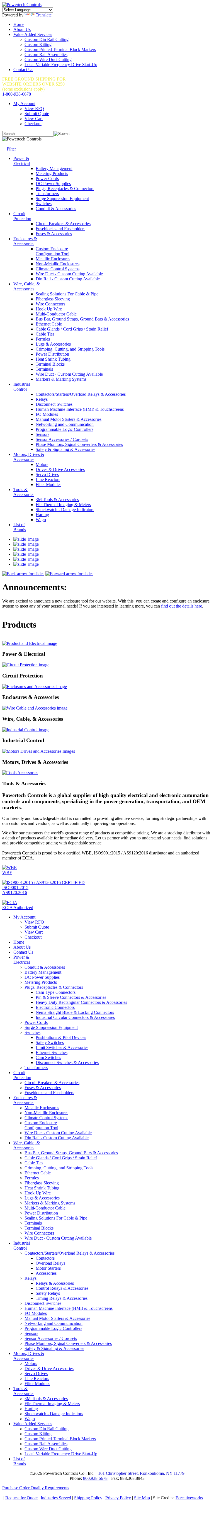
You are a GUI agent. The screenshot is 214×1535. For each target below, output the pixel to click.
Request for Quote (21, 1497)
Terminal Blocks (50, 364)
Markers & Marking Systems (61, 379)
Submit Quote (37, 113)
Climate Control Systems (57, 268)
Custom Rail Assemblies (46, 54)
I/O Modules (47, 414)
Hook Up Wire (49, 309)
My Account (24, 103)
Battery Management (54, 168)
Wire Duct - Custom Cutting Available (69, 273)
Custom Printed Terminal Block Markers (60, 49)
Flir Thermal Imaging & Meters (63, 504)
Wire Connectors (50, 304)
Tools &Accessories (23, 492)
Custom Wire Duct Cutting (48, 59)
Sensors (42, 434)
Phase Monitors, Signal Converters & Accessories (79, 444)
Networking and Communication (65, 424)
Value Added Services (32, 34)
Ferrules (43, 339)
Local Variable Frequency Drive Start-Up (61, 64)
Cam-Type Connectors (56, 992)
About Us (22, 29)
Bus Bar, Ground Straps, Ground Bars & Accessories (82, 319)
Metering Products (52, 173)
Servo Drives (47, 474)
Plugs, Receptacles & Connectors (65, 188)
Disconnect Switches (54, 404)
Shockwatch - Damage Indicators (65, 509)
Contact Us (23, 69)
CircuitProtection (22, 216)
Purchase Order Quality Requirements (35, 1487)
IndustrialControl (21, 387)
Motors (42, 464)
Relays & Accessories (55, 1283)
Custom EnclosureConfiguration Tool (52, 251)
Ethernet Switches (51, 1052)
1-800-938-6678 (16, 94)
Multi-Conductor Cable (56, 314)
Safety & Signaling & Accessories (65, 449)
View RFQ (34, 108)
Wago (41, 519)
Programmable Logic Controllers (64, 429)
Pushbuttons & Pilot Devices (61, 1037)
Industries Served (56, 1497)
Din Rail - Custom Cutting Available (68, 278)
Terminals (44, 369)
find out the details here (181, 606)
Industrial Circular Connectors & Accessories (75, 1017)
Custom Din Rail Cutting (47, 39)
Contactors (45, 1258)
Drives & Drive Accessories (60, 469)
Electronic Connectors (55, 1007)
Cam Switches (48, 1057)
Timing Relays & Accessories (61, 1298)
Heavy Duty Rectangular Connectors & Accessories (81, 1002)
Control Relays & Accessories (62, 1288)
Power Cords (47, 178)
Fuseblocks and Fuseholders (60, 228)
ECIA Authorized (17, 907)
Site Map (142, 1497)
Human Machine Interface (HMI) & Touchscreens (80, 409)
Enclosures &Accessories (25, 241)
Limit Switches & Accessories (62, 1047)
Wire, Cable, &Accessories (26, 286)
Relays (42, 399)
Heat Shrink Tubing (53, 359)
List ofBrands (19, 527)
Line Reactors (48, 479)
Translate (44, 15)
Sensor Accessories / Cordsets (62, 439)
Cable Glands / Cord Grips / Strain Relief (72, 329)
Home (18, 24)
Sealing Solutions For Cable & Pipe (67, 294)
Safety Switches (50, 1042)
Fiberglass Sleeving (53, 299)
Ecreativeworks (189, 1497)
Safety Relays (48, 1293)
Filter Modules (48, 484)
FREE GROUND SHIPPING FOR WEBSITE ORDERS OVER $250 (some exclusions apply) (34, 84)
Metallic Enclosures (53, 258)
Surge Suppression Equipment (62, 198)
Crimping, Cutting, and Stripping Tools (70, 349)
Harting (42, 514)
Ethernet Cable (49, 324)
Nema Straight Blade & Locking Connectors (75, 1012)
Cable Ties (45, 334)
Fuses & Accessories (54, 233)
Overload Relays (50, 1263)
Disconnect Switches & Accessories (67, 1062)
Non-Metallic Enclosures (57, 263)
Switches (44, 203)
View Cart (34, 118)
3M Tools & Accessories (57, 499)
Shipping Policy (88, 1497)
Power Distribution (52, 354)
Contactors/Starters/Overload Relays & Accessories (81, 394)
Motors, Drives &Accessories (28, 457)
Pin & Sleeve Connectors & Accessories (71, 997)
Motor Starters (48, 1268)
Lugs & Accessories (53, 344)
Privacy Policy (118, 1497)
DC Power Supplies (53, 183)
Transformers (47, 193)
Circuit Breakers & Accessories (63, 223)
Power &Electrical (21, 161)
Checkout (33, 123)
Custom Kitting (38, 44)
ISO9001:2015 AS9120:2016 (15, 890)
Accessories (46, 1273)
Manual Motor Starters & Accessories (68, 419)
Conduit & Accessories (56, 208)
